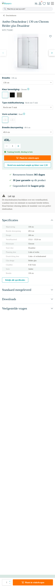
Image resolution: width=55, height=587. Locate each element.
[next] (52, 53)
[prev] (3, 53)
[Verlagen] (6, 146)
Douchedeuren (11, 15)
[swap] (50, 36)
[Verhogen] (18, 146)
